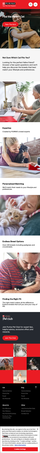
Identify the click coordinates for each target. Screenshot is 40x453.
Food (4, 396)
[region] (20, 439)
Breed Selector (26, 411)
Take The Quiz (10, 24)
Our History (6, 411)
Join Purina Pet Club (28, 408)
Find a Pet (5, 393)
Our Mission (6, 408)
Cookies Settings (20, 449)
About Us (5, 405)
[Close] (37, 429)
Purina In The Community (6, 417)
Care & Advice (7, 391)
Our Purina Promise (9, 413)
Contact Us (25, 413)
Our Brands (6, 398)
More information (20, 445)
